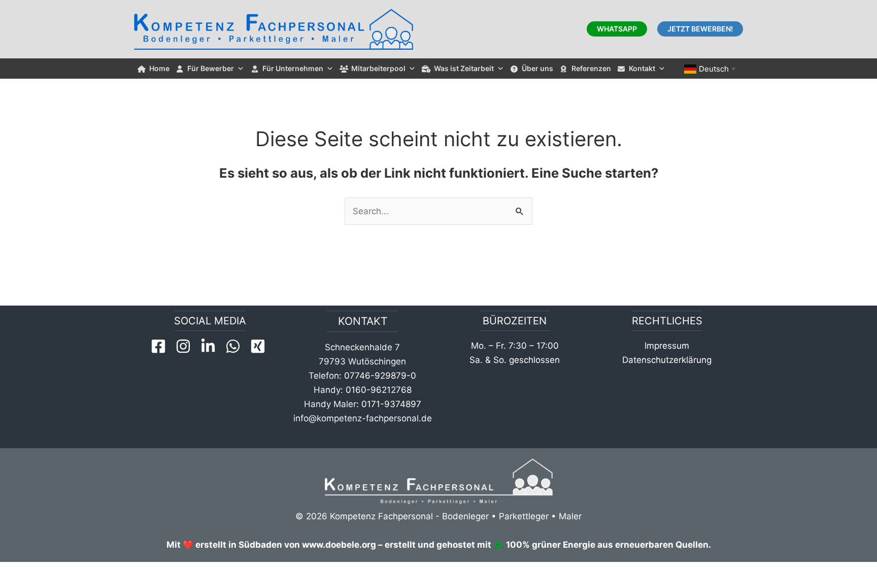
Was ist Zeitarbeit (464, 68)
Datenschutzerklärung (667, 360)
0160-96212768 (379, 390)
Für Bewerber (210, 68)
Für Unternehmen (292, 68)
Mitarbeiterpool (378, 68)
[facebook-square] (162, 346)
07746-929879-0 (380, 376)
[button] (617, 29)
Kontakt (642, 68)
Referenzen (591, 68)
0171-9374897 (391, 404)
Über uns (537, 68)
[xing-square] (260, 346)
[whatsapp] (236, 346)
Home (159, 68)
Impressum (667, 346)
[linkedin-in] (211, 346)
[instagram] (187, 346)
